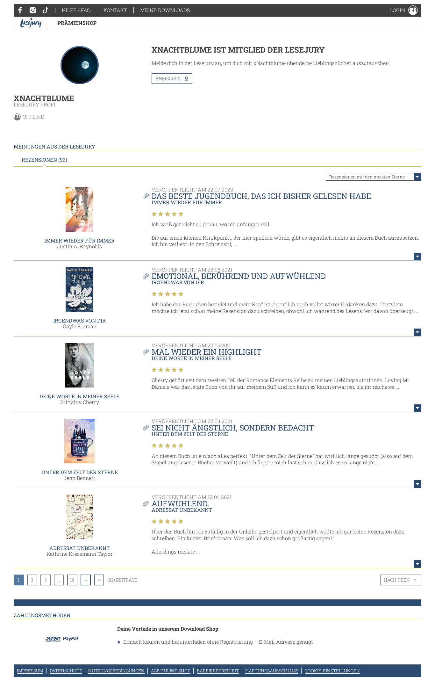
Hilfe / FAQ (76, 10)
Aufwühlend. (180, 503)
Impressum (30, 671)
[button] (404, 10)
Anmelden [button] (168, 78)
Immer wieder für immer (79, 240)
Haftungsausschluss (271, 671)
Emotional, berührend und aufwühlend (239, 276)
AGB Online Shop (170, 671)
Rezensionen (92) (44, 159)
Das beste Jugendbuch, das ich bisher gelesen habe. (262, 196)
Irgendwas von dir (79, 320)
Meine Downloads (165, 10)
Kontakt (115, 10)
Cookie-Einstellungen (332, 671)
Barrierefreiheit (218, 671)
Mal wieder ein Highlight (206, 352)
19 (72, 580)
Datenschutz (66, 671)
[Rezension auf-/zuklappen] (417, 256)
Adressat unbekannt (79, 548)
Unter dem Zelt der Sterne (79, 472)
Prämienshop (77, 22)
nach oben (397, 580)
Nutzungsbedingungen (116, 671)
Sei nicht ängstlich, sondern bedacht (233, 428)
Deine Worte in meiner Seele (79, 396)
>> (99, 580)
